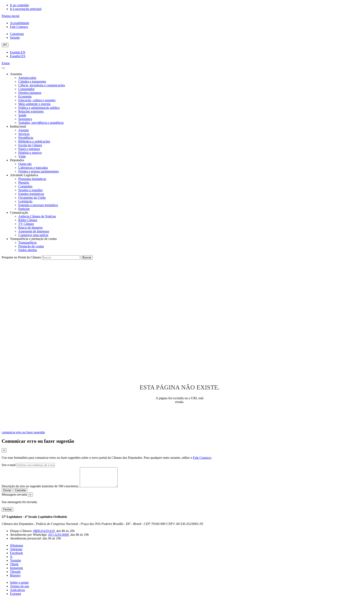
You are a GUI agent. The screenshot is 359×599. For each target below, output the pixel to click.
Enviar (7, 490)
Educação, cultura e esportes (36, 100)
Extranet (15, 593)
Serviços (24, 134)
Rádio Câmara (27, 220)
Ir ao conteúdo (19, 5)
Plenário (23, 182)
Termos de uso (19, 586)
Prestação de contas (31, 246)
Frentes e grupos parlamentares (38, 171)
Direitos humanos (29, 92)
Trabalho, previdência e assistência (41, 122)
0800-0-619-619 (44, 531)
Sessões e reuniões (30, 190)
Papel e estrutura (29, 149)
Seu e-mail (9, 465)
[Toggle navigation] (3, 68)
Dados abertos (27, 250)
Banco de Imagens (30, 227)
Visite (22, 156)
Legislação (25, 201)
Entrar (6, 63)
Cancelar (20, 490)
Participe (24, 209)
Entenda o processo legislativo (38, 205)
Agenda (23, 130)
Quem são (25, 164)
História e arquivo (30, 152)
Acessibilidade (19, 23)
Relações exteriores (31, 111)
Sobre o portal (19, 582)
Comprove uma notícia (33, 235)
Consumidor (26, 89)
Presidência (25, 137)
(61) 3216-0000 (58, 534)
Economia (25, 96)
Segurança (25, 119)
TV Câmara (26, 224)
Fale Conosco (19, 27)
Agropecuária (27, 77)
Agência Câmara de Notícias (37, 216)
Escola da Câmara (30, 145)
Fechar (7, 509)
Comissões (25, 186)
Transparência (27, 242)
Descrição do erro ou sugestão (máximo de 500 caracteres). (40, 486)
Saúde (22, 115)
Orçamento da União (32, 197)
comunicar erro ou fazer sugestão (23, 432)
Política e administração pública (39, 107)
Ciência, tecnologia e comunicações (41, 85)
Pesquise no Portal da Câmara (21, 257)
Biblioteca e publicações (34, 141)
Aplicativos (17, 590)
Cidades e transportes (32, 81)
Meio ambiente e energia (34, 104)
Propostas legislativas (32, 179)
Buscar (86, 257)
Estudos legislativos (31, 194)
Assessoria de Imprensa (33, 231)
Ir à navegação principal (25, 9)
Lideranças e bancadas (33, 167)
